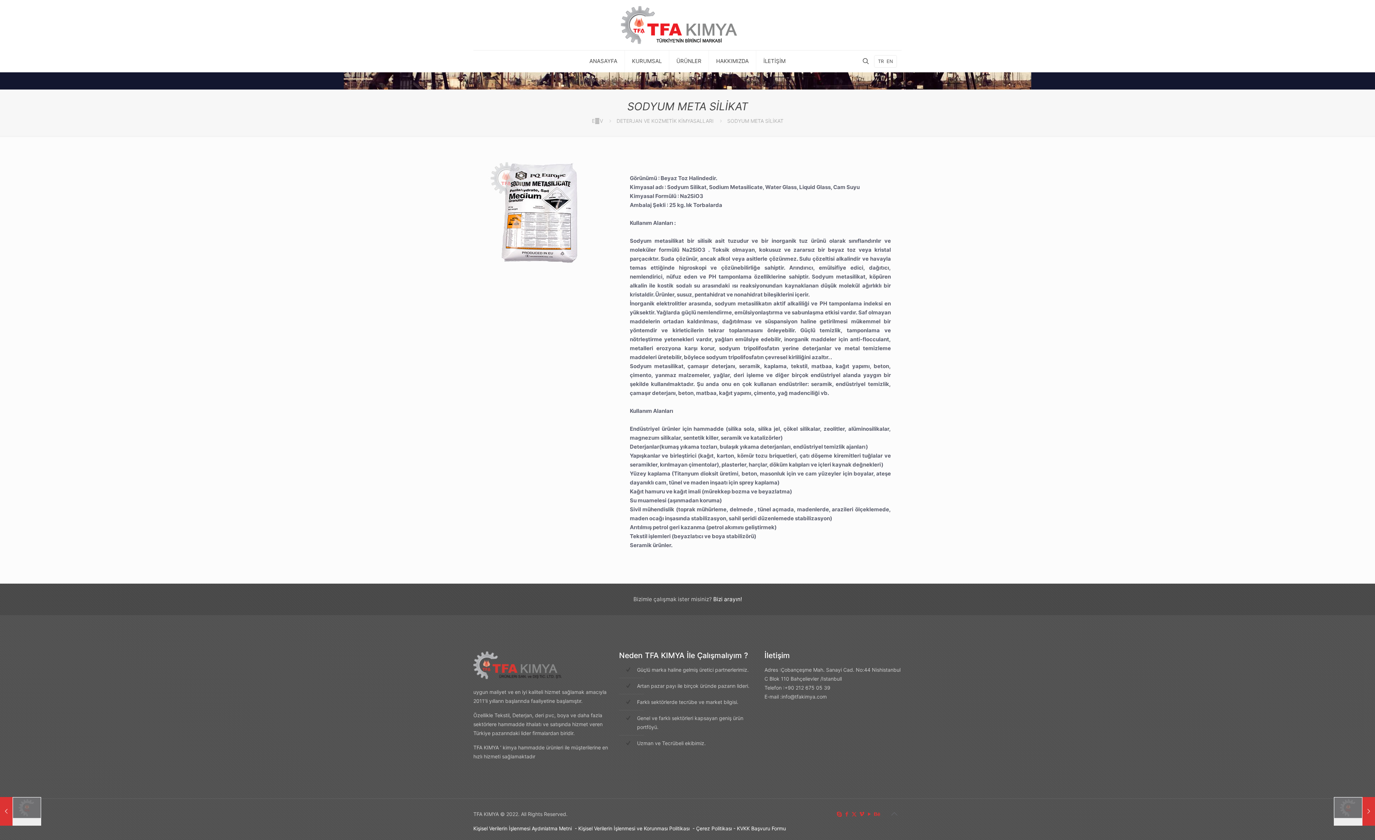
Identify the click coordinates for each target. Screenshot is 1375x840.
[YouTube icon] (869, 814)
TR (881, 61)
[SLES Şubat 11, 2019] (20, 811)
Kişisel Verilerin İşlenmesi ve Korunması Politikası (634, 828)
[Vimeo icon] (861, 814)
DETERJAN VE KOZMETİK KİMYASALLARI (665, 121)
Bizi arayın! (727, 599)
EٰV (597, 121)
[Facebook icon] (846, 814)
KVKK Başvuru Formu (761, 828)
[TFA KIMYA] (687, 25)
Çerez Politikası (714, 828)
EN (890, 61)
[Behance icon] (876, 814)
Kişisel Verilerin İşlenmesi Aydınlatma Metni (522, 828)
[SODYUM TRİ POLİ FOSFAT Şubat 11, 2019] (1354, 811)
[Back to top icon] (894, 813)
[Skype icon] (839, 814)
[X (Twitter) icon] (854, 814)
